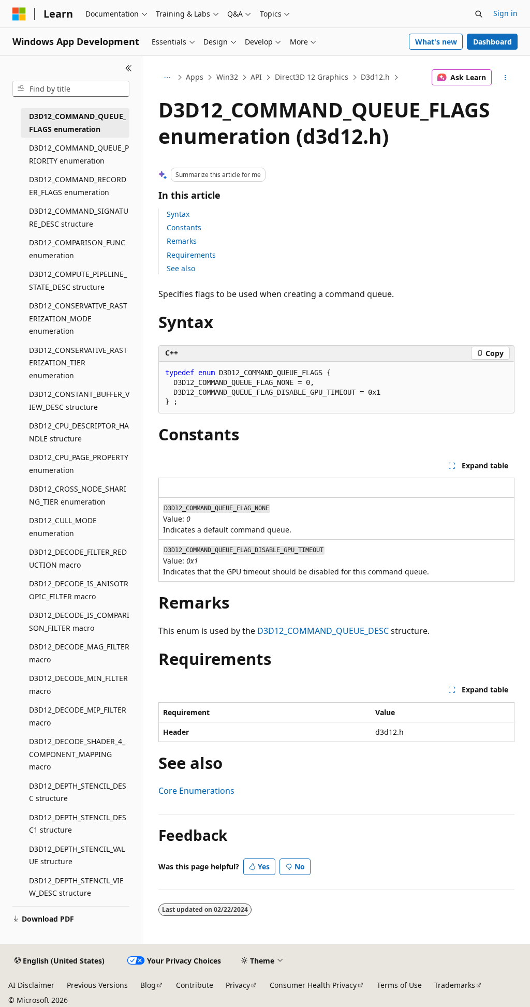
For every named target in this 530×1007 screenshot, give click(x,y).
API (256, 77)
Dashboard (492, 42)
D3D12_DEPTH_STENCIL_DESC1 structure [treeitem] (77, 823)
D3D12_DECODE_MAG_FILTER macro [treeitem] (79, 653)
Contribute (194, 985)
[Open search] (478, 14)
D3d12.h (375, 77)
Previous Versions (97, 985)
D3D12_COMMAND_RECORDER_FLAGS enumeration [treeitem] (77, 185)
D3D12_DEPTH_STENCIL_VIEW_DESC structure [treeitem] (76, 887)
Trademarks (454, 985)
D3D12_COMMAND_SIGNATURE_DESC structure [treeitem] (78, 217)
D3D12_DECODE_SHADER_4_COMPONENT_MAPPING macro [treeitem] (77, 754)
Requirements (191, 255)
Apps (194, 77)
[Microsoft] (19, 14)
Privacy (238, 985)
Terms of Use (399, 985)
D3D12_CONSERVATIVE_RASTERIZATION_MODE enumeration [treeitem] (78, 318)
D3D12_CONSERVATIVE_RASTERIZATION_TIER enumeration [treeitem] (78, 362)
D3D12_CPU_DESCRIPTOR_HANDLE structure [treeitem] (79, 432)
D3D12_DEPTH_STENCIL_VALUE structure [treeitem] (77, 855)
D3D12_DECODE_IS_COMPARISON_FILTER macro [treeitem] (79, 621)
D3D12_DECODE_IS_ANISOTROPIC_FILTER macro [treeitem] (78, 590)
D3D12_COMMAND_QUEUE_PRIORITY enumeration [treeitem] (79, 154)
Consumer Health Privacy (313, 985)
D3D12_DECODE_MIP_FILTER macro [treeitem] (77, 716)
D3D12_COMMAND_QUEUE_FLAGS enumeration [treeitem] (77, 122)
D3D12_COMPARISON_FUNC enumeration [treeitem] (77, 249)
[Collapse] (129, 68)
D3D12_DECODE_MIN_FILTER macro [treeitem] (78, 684)
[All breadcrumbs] (167, 77)
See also (181, 268)
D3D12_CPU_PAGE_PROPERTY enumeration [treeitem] (78, 463)
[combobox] (70, 89)
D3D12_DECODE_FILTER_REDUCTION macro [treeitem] (78, 558)
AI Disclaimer (31, 985)
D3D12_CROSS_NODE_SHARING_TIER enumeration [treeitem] (77, 495)
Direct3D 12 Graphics (311, 77)
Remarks (182, 241)
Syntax (178, 214)
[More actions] (505, 77)
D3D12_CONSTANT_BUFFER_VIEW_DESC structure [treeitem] (79, 400)
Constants (184, 227)
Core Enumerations (196, 790)
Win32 (227, 77)
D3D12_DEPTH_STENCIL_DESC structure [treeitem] (77, 792)
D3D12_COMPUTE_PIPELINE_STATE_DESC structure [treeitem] (78, 280)
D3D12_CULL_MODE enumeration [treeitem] (63, 526)
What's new (436, 42)
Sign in (505, 13)
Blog (148, 985)
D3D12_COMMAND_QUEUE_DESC (323, 630)
